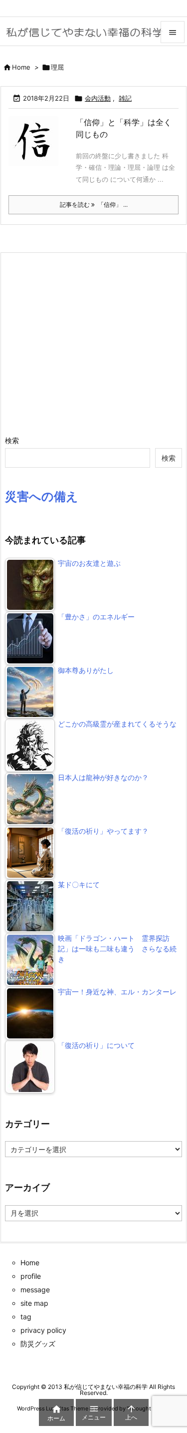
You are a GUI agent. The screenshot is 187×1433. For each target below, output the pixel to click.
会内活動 (98, 98)
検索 (12, 440)
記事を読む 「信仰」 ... (94, 204)
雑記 (125, 98)
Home (21, 67)
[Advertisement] (89, 343)
